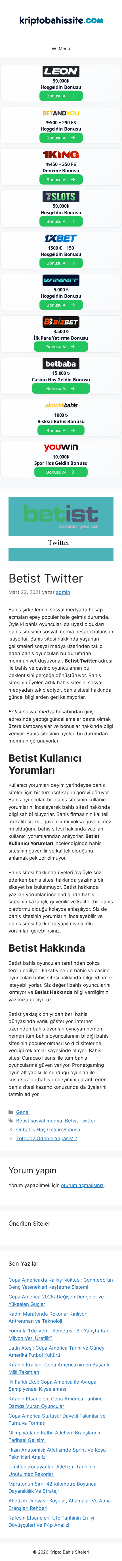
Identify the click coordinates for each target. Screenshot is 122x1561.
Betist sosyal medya (39, 1121)
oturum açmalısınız (82, 1185)
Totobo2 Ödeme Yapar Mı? (46, 1138)
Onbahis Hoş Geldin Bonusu (48, 1129)
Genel (23, 1112)
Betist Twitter (80, 1121)
